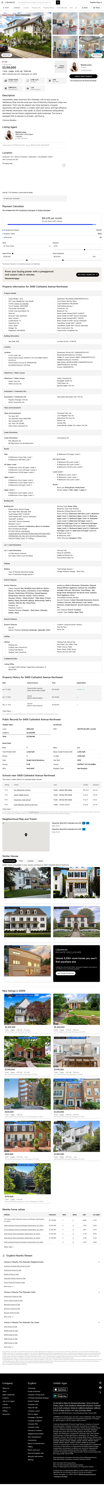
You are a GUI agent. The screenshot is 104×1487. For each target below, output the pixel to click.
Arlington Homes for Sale (12, 1309)
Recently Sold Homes (35, 1456)
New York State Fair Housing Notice (64, 1463)
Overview (17, 8)
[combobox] (36, 2)
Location (26, 8)
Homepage (5, 157)
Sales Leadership (8, 1395)
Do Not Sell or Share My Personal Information (69, 1403)
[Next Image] (48, 882)
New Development (34, 1437)
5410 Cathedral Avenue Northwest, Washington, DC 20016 (23, 1230)
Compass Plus (33, 1424)
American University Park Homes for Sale (17, 1266)
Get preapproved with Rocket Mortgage (83, 80)
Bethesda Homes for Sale (12, 1304)
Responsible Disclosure (85, 1405)
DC (12, 157)
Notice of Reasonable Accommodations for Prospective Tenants (73, 1467)
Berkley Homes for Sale (11, 1274)
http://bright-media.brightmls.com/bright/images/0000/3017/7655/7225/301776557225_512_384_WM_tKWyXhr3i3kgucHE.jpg (29, 533)
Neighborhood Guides (35, 1434)
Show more (7, 1286)
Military (30, 1447)
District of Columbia (21, 157)
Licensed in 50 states (60, 1476)
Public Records (62, 8)
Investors (5, 1398)
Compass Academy (35, 1421)
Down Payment (58, 253)
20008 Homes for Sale (11, 1331)
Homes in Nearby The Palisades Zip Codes (21, 1322)
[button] (2, 2)
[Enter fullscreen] (64, 165)
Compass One (33, 1404)
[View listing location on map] (61, 67)
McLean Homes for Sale (11, 1313)
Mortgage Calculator (35, 1417)
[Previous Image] (6, 882)
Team (4, 1391)
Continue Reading (9, 120)
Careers (5, 1404)
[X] (100, 1392)
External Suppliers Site (36, 1453)
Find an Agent (33, 1414)
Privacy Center (58, 1405)
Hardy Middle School (21, 795)
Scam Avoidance (70, 1405)
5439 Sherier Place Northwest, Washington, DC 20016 (22, 1234)
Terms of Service (92, 1403)
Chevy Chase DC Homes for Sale (14, 1282)
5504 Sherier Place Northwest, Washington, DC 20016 (22, 1238)
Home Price (6, 253)
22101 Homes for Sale (10, 1327)
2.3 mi (95, 795)
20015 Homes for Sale (11, 1335)
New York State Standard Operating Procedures (68, 1465)
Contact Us (6, 1408)
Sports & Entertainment (36, 1443)
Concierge (31, 1388)
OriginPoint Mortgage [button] (27, 210)
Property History (48, 8)
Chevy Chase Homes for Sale (13, 1300)
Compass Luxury (34, 1411)
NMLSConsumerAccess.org (87, 1474)
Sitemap (31, 1460)
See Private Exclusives (65, 973)
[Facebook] (100, 1387)
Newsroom (6, 1414)
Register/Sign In (96, 2)
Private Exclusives (34, 1391)
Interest (55, 243)
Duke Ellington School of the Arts (26, 805)
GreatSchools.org (34, 812)
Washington (32, 157)
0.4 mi (95, 790)
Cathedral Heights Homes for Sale (15, 1278)
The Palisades (42, 157)
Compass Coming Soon (36, 1395)
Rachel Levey (86, 65)
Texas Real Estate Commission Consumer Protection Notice (72, 1459)
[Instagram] (100, 1382)
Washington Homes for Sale (13, 1296)
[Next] (101, 35)
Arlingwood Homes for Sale (12, 1270)
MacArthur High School (22, 800)
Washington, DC (26, 74)
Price (21, 861)
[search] (58, 2)
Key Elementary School (22, 790)
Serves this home (65, 790)
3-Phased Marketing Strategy (38, 1398)
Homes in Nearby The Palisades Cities (19, 1292)
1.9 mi (95, 800)
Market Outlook (33, 1401)
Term (4, 243)
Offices (5, 1411)
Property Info (36, 8)
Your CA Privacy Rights (83, 1410)
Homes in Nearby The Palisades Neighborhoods (24, 1262)
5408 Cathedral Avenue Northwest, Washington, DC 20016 (23, 1225)
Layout (40, 861)
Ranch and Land (34, 1450)
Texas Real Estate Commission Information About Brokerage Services (75, 1457)
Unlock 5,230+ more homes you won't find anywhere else (76, 960)
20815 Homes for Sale (10, 1339)
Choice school (64, 805)
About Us (5, 1388)
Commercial (32, 1440)
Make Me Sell (32, 1408)
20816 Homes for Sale (11, 1343)
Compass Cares (33, 1427)
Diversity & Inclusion (35, 1430)
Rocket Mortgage (44, 210)
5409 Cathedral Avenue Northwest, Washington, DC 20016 (23, 1242)
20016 (35, 74)
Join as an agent (8, 1401)
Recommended (9, 861)
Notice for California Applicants (82, 1408)
